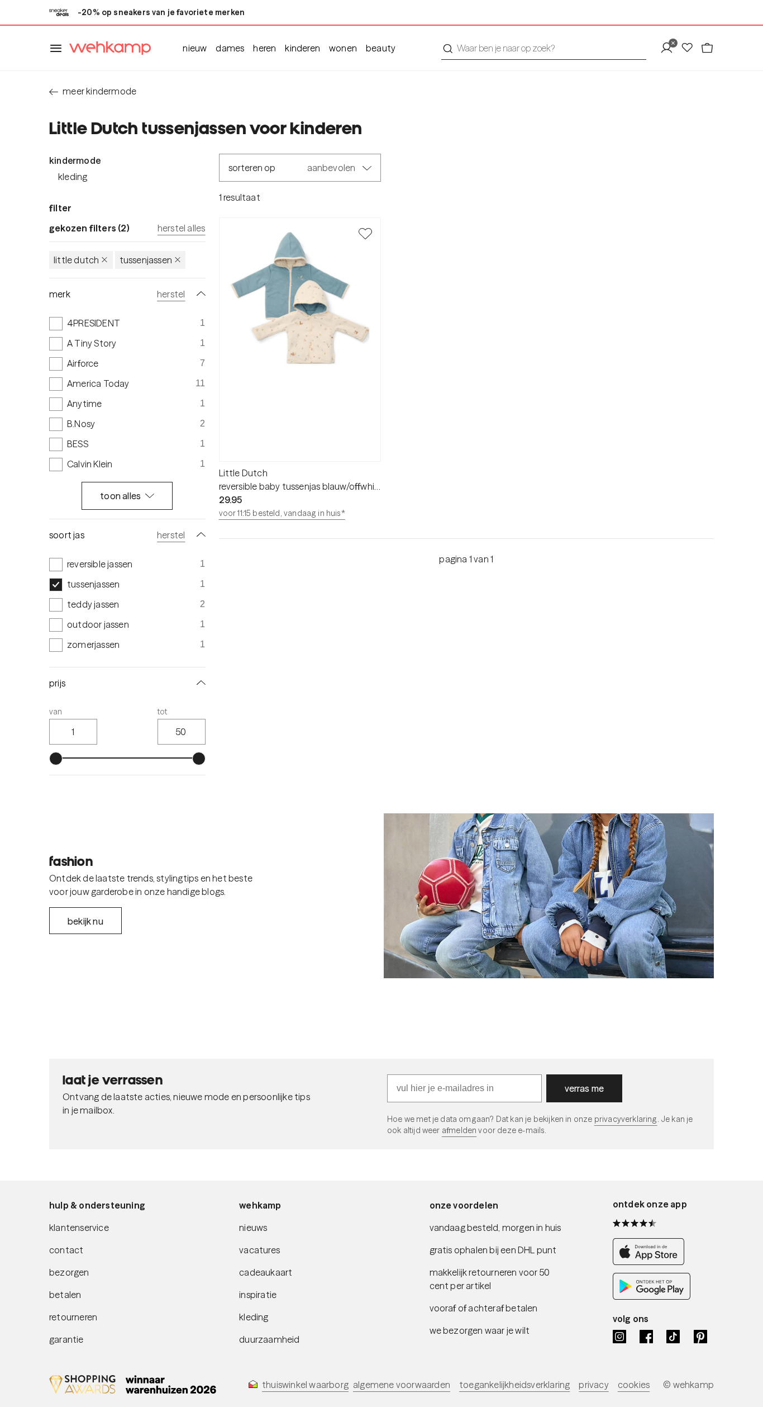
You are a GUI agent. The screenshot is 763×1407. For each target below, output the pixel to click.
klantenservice (79, 1227)
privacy (593, 1384)
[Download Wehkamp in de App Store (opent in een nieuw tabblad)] (651, 1261)
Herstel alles (182, 228)
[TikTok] (673, 1336)
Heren (264, 48)
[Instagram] (619, 1336)
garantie (66, 1339)
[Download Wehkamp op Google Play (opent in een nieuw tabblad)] (651, 1296)
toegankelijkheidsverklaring (514, 1384)
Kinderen (302, 48)
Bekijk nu (85, 921)
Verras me (584, 1088)
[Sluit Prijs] (199, 683)
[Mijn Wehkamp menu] (670, 48)
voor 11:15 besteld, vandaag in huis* (282, 513)
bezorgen (69, 1272)
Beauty (380, 48)
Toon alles (120, 495)
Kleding (72, 176)
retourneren (73, 1317)
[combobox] (543, 48)
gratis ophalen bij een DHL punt (493, 1250)
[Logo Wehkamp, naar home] (107, 48)
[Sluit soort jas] (199, 535)
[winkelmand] (707, 48)
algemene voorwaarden (401, 1384)
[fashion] (549, 896)
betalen (65, 1294)
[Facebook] (646, 1336)
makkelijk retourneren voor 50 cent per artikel (490, 1279)
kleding (253, 1317)
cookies (634, 1384)
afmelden (459, 1130)
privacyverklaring (625, 1119)
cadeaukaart (265, 1272)
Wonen (343, 48)
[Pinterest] (700, 1336)
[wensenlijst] (690, 48)
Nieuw (195, 48)
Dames (230, 48)
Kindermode (75, 160)
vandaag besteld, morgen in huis (495, 1227)
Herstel (171, 294)
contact (66, 1250)
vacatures (259, 1250)
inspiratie (257, 1294)
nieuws (253, 1227)
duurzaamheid (269, 1339)
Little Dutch (76, 260)
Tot (163, 712)
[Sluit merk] (199, 294)
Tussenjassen (146, 260)
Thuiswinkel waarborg (305, 1384)
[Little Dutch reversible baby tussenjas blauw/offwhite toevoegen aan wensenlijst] (365, 233)
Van (56, 712)
